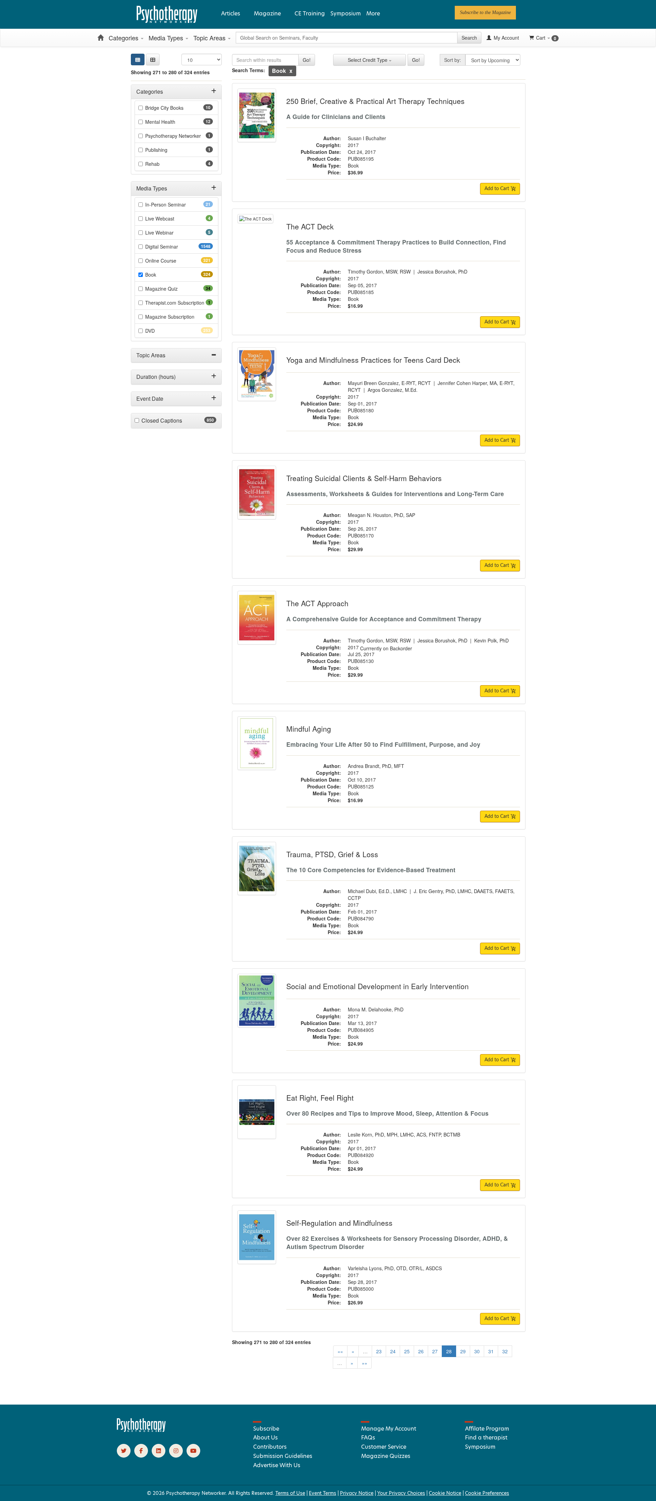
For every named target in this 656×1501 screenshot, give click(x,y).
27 (435, 1351)
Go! (307, 59)
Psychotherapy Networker (179, 135)
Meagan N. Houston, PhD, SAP (381, 515)
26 (421, 1351)
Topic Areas (210, 37)
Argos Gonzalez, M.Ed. (393, 389)
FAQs (368, 1438)
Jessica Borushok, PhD (442, 271)
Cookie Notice (445, 1493)
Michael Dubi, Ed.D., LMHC (377, 891)
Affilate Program (487, 1429)
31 (491, 1351)
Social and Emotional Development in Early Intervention (377, 986)
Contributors (270, 1447)
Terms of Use (290, 1493)
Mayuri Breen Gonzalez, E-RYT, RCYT (389, 383)
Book (162, 274)
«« (340, 1351)
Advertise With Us (276, 1465)
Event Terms (322, 1493)
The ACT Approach (317, 603)
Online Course (173, 260)
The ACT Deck (310, 226)
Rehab (161, 163)
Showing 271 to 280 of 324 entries (170, 72)
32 (505, 1351)
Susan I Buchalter (367, 138)
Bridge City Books (175, 107)
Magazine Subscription (179, 316)
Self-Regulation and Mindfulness (339, 1223)
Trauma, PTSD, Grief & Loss (332, 854)
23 (379, 1351)
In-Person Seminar (176, 204)
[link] (485, 12)
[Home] (100, 37)
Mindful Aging (308, 728)
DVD (162, 330)
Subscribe (266, 1429)
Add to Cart (497, 188)
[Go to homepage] (141, 1430)
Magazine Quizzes (385, 1456)
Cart (546, 37)
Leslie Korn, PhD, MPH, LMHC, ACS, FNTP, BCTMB (404, 1134)
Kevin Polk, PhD (491, 640)
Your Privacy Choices (401, 1493)
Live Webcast (169, 218)
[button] (153, 59)
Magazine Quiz (172, 288)
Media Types (167, 37)
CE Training (310, 13)
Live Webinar (168, 232)
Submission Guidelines (282, 1456)
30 (477, 1351)
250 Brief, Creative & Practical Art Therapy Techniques (375, 101)
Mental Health (171, 121)
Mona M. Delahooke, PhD (376, 1009)
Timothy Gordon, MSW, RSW (379, 271)
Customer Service (383, 1447)
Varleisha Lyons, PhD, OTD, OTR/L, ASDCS (395, 1268)
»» (364, 1362)
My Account (505, 37)
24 (393, 1351)
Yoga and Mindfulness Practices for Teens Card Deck (373, 360)
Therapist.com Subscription (179, 302)
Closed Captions (175, 420)
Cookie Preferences (487, 1493)
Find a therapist (486, 1438)
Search (469, 37)
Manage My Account (388, 1429)
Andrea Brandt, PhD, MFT (376, 765)
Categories (124, 37)
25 (407, 1351)
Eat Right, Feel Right (320, 1097)
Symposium (345, 13)
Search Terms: (248, 70)
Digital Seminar (175, 246)
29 (463, 1351)
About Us (265, 1438)
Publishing (165, 149)
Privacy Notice (356, 1493)
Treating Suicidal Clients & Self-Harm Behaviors (364, 478)
